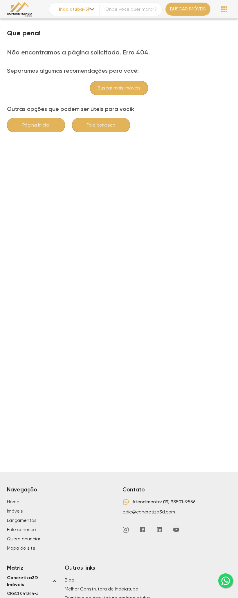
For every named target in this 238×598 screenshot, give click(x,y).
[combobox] (77, 9)
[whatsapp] (225, 580)
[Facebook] (142, 530)
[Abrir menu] (224, 9)
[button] (32, 581)
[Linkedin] (159, 530)
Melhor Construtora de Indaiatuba (101, 589)
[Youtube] (176, 530)
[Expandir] (92, 9)
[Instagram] (126, 530)
